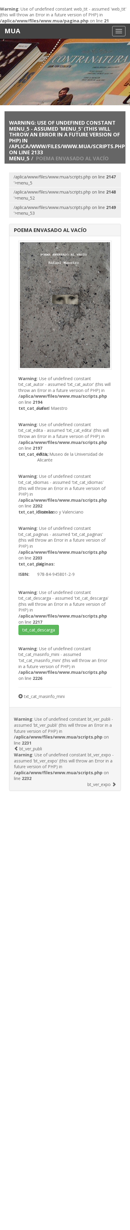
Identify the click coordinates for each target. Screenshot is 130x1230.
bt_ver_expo (99, 784)
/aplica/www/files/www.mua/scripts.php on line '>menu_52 (65, 195)
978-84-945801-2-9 (56, 574)
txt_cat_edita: (27, 454)
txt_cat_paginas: (27, 564)
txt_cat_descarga (38, 630)
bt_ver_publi (30, 749)
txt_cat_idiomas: (27, 512)
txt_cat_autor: (27, 408)
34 (39, 564)
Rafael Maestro (52, 408)
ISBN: (23, 574)
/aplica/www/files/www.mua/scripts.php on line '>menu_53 (65, 210)
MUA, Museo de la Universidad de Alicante (70, 457)
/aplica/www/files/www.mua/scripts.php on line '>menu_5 (65, 180)
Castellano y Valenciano (60, 512)
